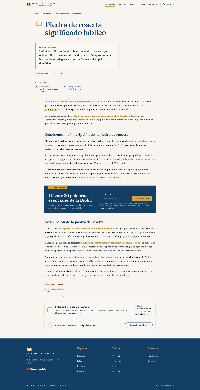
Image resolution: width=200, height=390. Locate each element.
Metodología (153, 356)
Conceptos (116, 361)
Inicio (37, 13)
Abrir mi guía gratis (142, 198)
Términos (62, 385)
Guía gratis (116, 371)
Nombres (122, 4)
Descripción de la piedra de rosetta (74, 88)
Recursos (116, 366)
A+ (61, 73)
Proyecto (153, 4)
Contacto (151, 361)
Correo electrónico (105, 194)
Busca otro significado (138, 325)
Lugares (132, 4)
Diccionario (110, 4)
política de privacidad (106, 208)
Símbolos (142, 4)
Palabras (80, 361)
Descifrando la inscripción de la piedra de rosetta (49, 89)
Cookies (52, 385)
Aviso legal (30, 385)
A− (55, 73)
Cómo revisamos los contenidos (67, 313)
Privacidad (41, 385)
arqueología (50, 109)
